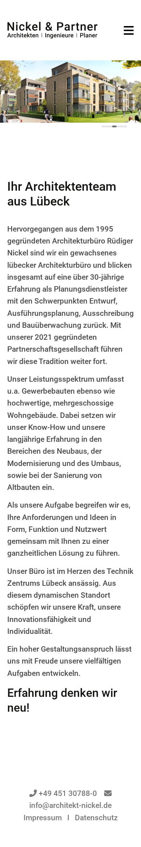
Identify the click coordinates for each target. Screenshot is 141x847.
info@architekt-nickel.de (70, 805)
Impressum (43, 817)
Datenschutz (96, 817)
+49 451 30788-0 (68, 793)
